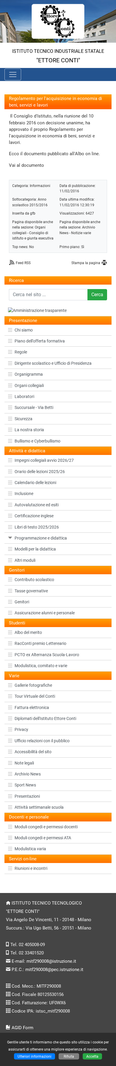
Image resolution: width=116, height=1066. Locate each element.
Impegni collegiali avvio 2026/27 (44, 460)
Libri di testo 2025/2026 (37, 527)
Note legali (24, 763)
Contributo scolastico (34, 579)
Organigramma (29, 374)
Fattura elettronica (32, 707)
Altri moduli (25, 560)
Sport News (25, 785)
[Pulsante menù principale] (12, 74)
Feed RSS (23, 263)
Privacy (21, 729)
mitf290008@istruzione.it (51, 961)
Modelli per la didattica (35, 549)
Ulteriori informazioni (34, 1056)
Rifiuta (69, 1056)
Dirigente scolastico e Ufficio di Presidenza (53, 363)
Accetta (92, 1056)
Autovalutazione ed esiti (37, 504)
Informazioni (40, 185)
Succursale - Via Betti (34, 407)
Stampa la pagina (85, 263)
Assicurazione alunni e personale (45, 612)
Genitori (22, 601)
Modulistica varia (30, 848)
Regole (21, 352)
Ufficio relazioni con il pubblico (42, 740)
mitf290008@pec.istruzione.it (54, 969)
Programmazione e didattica (41, 538)
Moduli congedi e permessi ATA (43, 837)
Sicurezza (23, 418)
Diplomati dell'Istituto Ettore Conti (45, 718)
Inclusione (24, 493)
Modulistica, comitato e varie (41, 665)
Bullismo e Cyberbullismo (37, 441)
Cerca (97, 294)
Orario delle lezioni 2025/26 (40, 471)
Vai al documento (26, 165)
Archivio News (28, 774)
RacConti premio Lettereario (40, 643)
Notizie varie (81, 233)
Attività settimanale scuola (39, 807)
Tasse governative (31, 590)
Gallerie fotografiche (33, 685)
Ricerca (16, 280)
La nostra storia (29, 429)
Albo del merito (28, 632)
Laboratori (24, 396)
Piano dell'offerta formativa (40, 341)
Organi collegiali (29, 385)
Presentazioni (27, 796)
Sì (82, 247)
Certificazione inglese (34, 515)
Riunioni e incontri (31, 868)
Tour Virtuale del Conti (35, 696)
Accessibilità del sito (33, 751)
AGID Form (22, 1027)
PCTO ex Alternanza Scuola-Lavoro (47, 654)
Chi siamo (24, 330)
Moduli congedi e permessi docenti (46, 826)
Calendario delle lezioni (35, 482)
